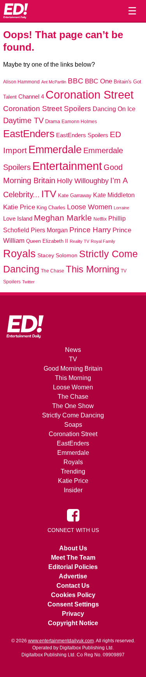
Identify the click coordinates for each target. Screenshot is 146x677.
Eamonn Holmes (79, 121)
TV (73, 359)
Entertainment (67, 165)
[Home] (15, 11)
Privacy (73, 613)
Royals (19, 253)
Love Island (17, 218)
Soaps (73, 424)
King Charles (51, 207)
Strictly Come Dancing (73, 415)
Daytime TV (23, 120)
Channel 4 (31, 97)
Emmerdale (55, 149)
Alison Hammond (21, 82)
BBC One (98, 81)
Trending (73, 471)
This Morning (92, 269)
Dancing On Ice (114, 108)
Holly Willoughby (83, 181)
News (73, 349)
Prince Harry (90, 230)
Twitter (28, 281)
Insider (73, 490)
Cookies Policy (73, 595)
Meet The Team (73, 557)
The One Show (73, 406)
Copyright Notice (73, 623)
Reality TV (79, 241)
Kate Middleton (114, 194)
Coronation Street (90, 94)
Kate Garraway (74, 195)
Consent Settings (73, 604)
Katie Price (19, 207)
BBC (75, 81)
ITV (48, 193)
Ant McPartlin (53, 82)
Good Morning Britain (73, 368)
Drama (52, 121)
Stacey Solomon (57, 255)
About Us (73, 548)
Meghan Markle (63, 218)
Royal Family (103, 241)
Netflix (100, 219)
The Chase (52, 271)
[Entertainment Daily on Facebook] (73, 514)
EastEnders (29, 133)
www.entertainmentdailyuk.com (61, 640)
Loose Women (89, 207)
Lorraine (121, 207)
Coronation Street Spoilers (47, 108)
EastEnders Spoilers (82, 135)
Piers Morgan (49, 230)
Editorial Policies (73, 567)
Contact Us (73, 585)
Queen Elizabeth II (47, 241)
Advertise (73, 576)
